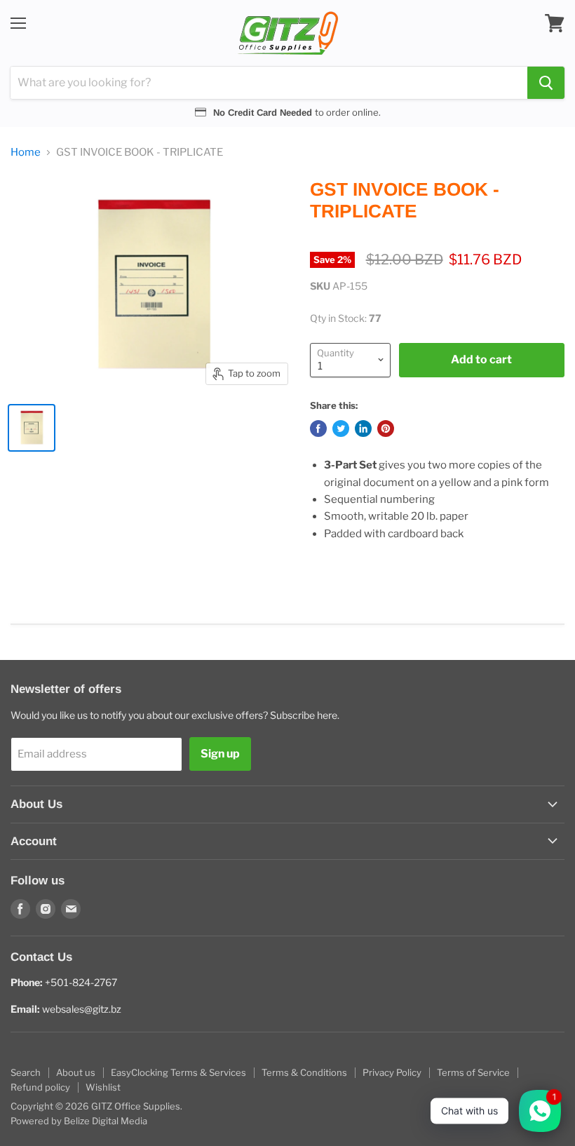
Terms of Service (473, 1072)
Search (26, 1072)
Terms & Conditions (304, 1072)
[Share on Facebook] (318, 428)
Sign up (220, 753)
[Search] (545, 83)
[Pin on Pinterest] (385, 428)
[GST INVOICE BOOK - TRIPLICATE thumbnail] (31, 427)
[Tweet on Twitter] (340, 428)
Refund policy (40, 1087)
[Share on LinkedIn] (363, 428)
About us (75, 1072)
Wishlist (103, 1087)
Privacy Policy (392, 1072)
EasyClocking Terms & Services (178, 1072)
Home (26, 153)
